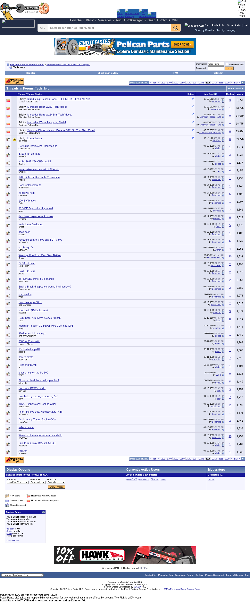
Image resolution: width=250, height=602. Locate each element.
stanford (217, 312)
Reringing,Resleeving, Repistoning (38, 145)
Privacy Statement (214, 575)
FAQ (175, 73)
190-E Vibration (27, 200)
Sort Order (35, 479)
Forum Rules (34, 138)
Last (237, 83)
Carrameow (24, 148)
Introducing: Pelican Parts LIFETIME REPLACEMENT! (58, 99)
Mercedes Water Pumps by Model (46, 122)
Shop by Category (225, 30)
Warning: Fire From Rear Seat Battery (40, 255)
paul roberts (143, 479)
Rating (191, 94)
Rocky (22, 164)
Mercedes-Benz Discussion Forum (176, 575)
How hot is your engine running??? (38, 396)
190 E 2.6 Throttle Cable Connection (39, 177)
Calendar (218, 73)
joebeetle (217, 211)
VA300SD (23, 172)
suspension (25, 294)
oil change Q (26, 247)
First (153, 83)
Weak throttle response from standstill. (40, 435)
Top (247, 575)
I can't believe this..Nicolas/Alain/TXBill (41, 411)
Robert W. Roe (214, 257)
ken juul (22, 391)
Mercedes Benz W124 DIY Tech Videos (49, 114)
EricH (218, 226)
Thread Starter (34, 94)
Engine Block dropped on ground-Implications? (45, 286)
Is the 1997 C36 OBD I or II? (35, 161)
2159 (182, 83)
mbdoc (218, 148)
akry (219, 390)
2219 (227, 83)
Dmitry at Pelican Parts (29, 125)
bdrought (23, 383)
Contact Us (150, 575)
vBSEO (137, 587)
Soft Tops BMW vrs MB (32, 388)
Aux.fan (23, 450)
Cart (207, 25)
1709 (169, 83)
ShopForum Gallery (108, 73)
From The (51, 479)
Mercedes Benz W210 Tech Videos (47, 106)
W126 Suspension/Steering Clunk (37, 403)
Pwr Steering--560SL (30, 302)
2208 (201, 83)
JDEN (218, 171)
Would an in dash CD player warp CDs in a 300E (46, 325)
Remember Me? (236, 64)
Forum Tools (234, 88)
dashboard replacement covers (36, 216)
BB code (10, 529)
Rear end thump (28, 364)
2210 (214, 83)
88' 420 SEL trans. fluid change (36, 278)
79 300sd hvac (27, 263)
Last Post (209, 94)
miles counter (26, 427)
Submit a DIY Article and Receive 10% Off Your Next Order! (61, 130)
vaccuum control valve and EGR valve (40, 239)
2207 (195, 83)
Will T (218, 375)
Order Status (234, 25)
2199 (188, 83)
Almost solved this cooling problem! (39, 380)
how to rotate (26, 357)
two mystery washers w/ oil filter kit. (39, 169)
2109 (175, 83)
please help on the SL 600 (33, 372)
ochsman (216, 101)
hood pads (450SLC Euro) (33, 310)
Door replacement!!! (30, 185)
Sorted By (11, 479)
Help (246, 25)
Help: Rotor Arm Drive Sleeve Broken (40, 317)
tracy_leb (216, 359)
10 (230, 256)
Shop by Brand (203, 30)
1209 (163, 83)
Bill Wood (23, 141)
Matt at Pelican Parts (28, 101)
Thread (21, 94)
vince (163, 479)
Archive (199, 575)
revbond (22, 219)
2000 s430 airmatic (29, 341)
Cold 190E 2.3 (27, 271)
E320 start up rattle (29, 153)
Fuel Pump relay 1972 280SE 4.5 (37, 443)
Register (30, 73)
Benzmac (216, 179)
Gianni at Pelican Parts (29, 109)
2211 (221, 83)
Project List (218, 25)
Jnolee (22, 180)
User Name (201, 64)
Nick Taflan (216, 265)
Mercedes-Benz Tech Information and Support (68, 64)
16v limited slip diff (29, 349)
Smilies (9, 531)
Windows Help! (27, 192)
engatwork (216, 109)
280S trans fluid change (32, 333)
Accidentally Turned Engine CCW (37, 419)
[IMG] (9, 533)
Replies (230, 94)
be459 (218, 383)
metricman (216, 304)
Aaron (218, 250)
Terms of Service (234, 575)
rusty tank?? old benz (31, 224)
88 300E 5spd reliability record (36, 208)
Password (201, 68)
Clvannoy (155, 479)
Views (240, 94)
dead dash (24, 231)
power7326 (131, 479)
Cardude (23, 195)
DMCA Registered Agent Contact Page (181, 589)
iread (21, 320)
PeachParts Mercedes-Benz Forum (27, 64)
